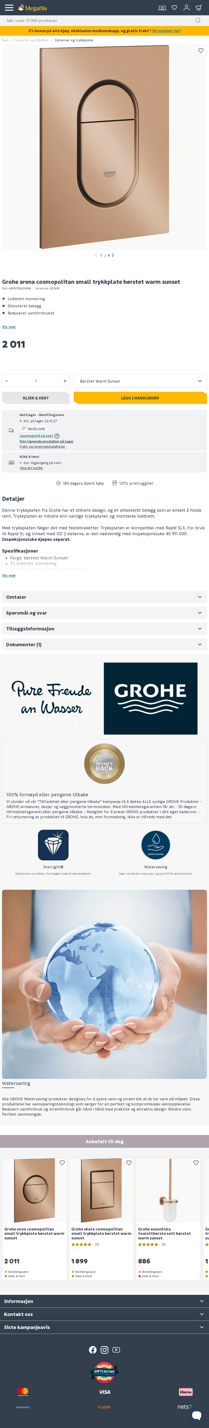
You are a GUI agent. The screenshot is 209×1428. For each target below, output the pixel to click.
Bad (5, 40)
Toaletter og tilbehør (31, 40)
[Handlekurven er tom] (199, 8)
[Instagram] (104, 1350)
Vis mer (9, 326)
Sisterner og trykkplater (74, 40)
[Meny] (9, 8)
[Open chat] (197, 1416)
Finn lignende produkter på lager (46, 441)
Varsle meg (36, 428)
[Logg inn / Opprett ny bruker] (186, 8)
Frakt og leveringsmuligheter (43, 446)
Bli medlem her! (166, 30)
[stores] (162, 8)
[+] (65, 381)
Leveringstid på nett (36, 435)
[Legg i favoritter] (201, 50)
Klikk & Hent (36, 397)
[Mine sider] (174, 8)
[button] (198, 20)
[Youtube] (116, 1350)
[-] (6, 381)
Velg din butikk (31, 468)
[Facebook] (93, 1350)
